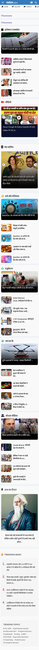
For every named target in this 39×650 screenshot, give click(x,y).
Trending (12, 555)
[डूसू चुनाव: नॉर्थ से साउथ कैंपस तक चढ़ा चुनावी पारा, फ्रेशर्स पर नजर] (6, 331)
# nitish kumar (20, 640)
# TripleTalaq (8, 640)
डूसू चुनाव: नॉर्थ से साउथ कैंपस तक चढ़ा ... (21, 331)
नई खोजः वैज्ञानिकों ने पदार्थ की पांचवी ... (20, 385)
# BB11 (23, 634)
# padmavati (8, 634)
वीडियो (8, 102)
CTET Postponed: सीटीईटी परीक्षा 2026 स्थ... (23, 320)
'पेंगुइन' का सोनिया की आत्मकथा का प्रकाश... (20, 82)
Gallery (17, 7)
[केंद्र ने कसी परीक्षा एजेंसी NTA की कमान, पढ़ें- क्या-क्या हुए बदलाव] (19, 281)
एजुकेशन (9, 269)
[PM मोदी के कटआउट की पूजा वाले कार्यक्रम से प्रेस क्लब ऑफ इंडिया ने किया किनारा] (6, 468)
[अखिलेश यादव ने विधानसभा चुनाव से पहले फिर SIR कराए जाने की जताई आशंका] (6, 61)
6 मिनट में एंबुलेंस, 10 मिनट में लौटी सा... (20, 406)
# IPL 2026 (7, 628)
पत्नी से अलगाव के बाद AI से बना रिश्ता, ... (20, 395)
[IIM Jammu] (6, 23)
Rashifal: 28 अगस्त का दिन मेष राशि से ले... (21, 259)
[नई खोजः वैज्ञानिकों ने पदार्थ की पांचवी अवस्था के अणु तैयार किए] (6, 385)
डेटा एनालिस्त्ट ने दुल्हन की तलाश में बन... (19, 373)
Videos (29, 7)
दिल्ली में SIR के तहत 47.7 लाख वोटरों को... (18, 49)
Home (6, 7)
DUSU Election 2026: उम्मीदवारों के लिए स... (23, 299)
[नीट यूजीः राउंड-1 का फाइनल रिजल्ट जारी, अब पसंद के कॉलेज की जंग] (6, 310)
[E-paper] (31, 3)
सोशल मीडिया (11, 416)
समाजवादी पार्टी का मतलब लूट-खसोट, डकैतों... (22, 71)
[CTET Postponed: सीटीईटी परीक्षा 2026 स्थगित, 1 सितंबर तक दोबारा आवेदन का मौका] (6, 321)
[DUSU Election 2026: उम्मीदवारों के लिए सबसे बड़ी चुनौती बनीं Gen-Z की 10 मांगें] (6, 300)
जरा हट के (9, 341)
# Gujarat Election (24, 631)
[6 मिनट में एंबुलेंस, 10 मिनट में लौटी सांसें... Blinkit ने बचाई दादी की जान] (6, 406)
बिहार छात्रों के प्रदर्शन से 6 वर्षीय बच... (16, 435)
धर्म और (12, 196)
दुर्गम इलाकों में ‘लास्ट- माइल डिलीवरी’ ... (17, 360)
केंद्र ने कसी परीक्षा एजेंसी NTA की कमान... (18, 287)
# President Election (11, 642)
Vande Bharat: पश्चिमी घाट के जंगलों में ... (21, 447)
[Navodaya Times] (12, 2)
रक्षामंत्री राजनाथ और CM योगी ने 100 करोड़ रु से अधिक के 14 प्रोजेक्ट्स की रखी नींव (21, 567)
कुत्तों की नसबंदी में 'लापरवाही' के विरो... (19, 478)
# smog (17, 634)
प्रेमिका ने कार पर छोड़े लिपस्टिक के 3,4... (20, 457)
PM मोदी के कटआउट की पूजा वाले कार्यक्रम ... (21, 468)
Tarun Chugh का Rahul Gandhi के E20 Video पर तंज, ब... (19, 128)
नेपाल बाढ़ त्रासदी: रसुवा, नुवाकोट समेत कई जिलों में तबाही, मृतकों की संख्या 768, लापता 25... (21, 580)
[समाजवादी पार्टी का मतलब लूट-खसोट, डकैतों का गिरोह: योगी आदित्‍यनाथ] (6, 71)
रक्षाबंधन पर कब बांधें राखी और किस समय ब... (22, 248)
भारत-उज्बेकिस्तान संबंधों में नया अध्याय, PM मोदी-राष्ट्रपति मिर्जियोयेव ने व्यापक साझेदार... (20, 593)
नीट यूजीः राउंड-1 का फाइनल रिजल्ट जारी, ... (21, 310)
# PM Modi (7, 637)
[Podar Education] (6, 16)
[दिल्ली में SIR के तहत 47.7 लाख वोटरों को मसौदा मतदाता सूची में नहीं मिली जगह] (19, 42)
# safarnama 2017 (9, 631)
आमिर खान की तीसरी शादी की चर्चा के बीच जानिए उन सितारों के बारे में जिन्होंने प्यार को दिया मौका (18, 180)
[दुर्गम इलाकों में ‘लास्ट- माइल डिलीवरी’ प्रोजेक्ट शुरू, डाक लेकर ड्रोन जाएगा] (19, 353)
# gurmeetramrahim (20, 637)
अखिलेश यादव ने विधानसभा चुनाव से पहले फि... (22, 61)
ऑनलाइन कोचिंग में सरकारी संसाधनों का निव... (22, 92)
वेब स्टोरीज (8, 147)
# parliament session (20, 628)
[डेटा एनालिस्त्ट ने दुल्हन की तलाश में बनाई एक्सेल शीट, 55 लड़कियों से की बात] (6, 372)
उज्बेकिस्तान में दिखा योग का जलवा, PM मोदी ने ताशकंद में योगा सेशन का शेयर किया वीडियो (21, 605)
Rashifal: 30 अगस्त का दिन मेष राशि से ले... (19, 215)
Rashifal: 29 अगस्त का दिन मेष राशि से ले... (21, 237)
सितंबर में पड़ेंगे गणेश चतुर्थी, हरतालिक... (20, 227)
